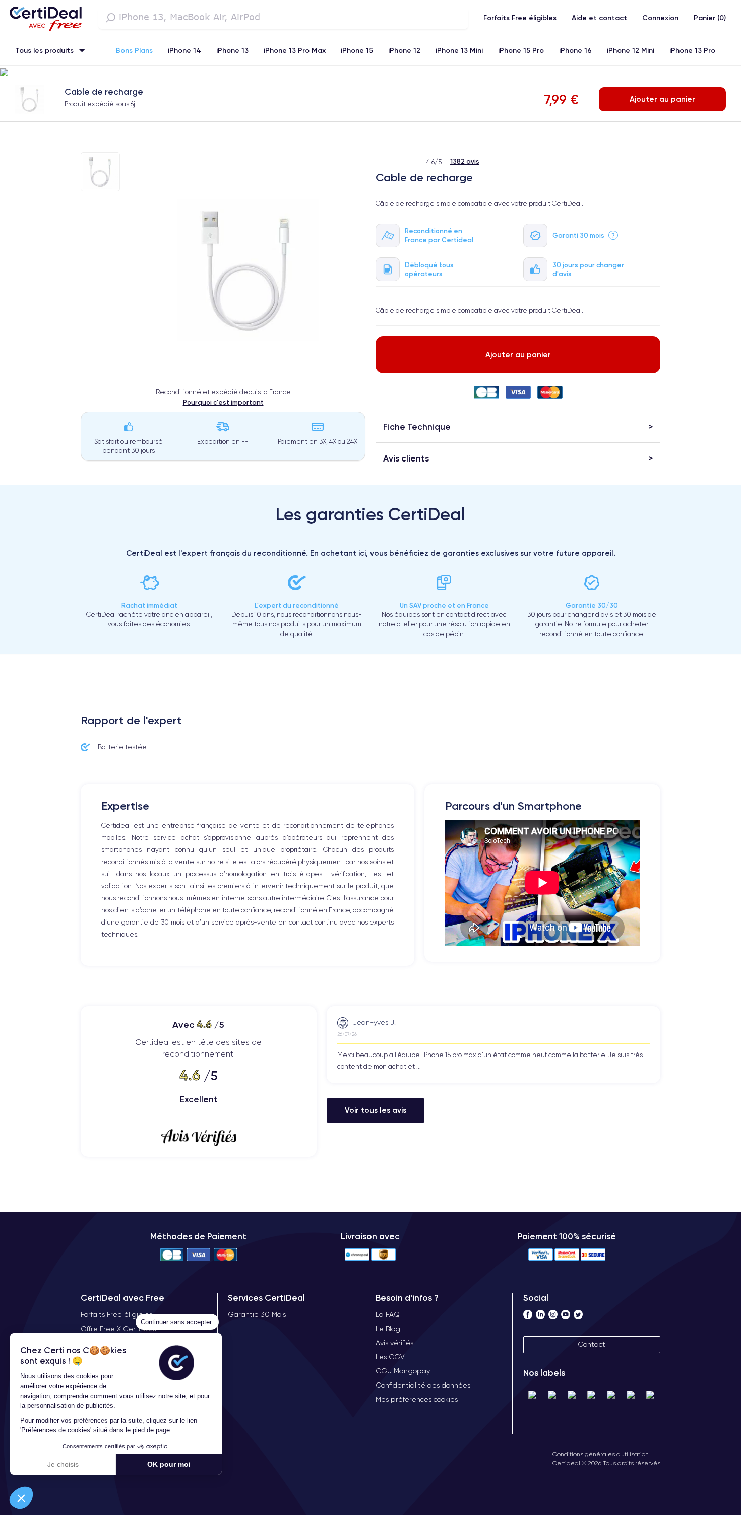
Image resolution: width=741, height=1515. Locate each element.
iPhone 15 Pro (521, 50)
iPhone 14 (184, 50)
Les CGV (390, 1357)
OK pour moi (169, 1464)
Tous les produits (44, 50)
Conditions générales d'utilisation (600, 1454)
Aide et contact (599, 17)
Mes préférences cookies (417, 1399)
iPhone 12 (404, 50)
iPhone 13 (232, 50)
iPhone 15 (357, 50)
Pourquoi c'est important (223, 402)
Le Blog (388, 1329)
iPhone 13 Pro (692, 50)
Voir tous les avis (375, 1110)
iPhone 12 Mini (630, 50)
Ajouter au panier (662, 99)
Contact (591, 1344)
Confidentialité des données (423, 1385)
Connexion (660, 17)
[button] (21, 1498)
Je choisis (63, 1464)
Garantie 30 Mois (257, 1314)
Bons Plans (134, 50)
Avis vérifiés (394, 1343)
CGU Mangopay (403, 1371)
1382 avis (464, 161)
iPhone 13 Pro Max (295, 50)
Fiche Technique (417, 426)
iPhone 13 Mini (459, 50)
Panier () (710, 17)
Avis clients (406, 458)
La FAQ (388, 1314)
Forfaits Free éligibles (520, 17)
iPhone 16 (575, 50)
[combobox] (283, 18)
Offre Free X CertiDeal (118, 1329)
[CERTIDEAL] (45, 17)
